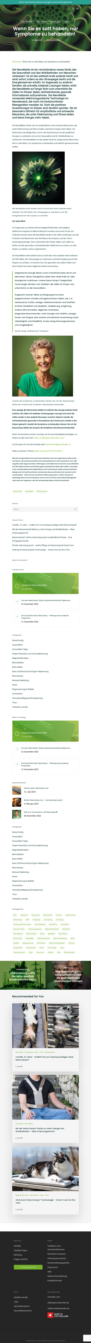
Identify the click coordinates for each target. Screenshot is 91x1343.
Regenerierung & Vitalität (23, 689)
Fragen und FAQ (21, 1259)
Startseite (16, 62)
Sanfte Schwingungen (57, 943)
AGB (49, 1271)
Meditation (66, 929)
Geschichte (53, 924)
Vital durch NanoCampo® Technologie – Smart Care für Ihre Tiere (41, 550)
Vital (58, 952)
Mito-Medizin (27, 22)
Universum (40, 952)
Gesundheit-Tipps (20, 649)
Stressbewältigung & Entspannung (27, 698)
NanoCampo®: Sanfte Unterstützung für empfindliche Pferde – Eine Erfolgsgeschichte (42, 539)
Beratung (18, 1255)
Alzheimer (24, 915)
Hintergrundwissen (35, 929)
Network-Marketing (60, 938)
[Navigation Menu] (77, 8)
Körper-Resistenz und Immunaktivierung (30, 654)
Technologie (52, 948)
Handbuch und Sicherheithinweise (55, 1248)
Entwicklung (48, 920)
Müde (42, 934)
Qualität (16, 943)
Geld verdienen (40, 924)
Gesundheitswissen (23, 1310)
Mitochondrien (31, 934)
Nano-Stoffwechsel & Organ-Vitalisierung (30, 671)
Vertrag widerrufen (28, 1267)
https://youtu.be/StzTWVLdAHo (48, 451)
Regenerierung (28, 943)
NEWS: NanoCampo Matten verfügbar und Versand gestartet (45, 2)
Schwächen (17, 693)
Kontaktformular (54, 1280)
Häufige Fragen (20, 1250)
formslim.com (53, 1297)
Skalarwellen (17, 948)
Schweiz (72, 943)
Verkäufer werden (20, 707)
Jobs (16, 1302)
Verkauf (50, 952)
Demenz (59, 915)
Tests (62, 948)
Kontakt (17, 1246)
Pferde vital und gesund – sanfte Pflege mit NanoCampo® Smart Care (43, 545)
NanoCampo (56, 22)
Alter (15, 915)
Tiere (14, 702)
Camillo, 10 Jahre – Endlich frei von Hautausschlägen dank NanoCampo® (44, 525)
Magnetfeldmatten (20, 658)
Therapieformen (19, 952)
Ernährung (59, 920)
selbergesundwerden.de (58, 1302)
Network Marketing (20, 680)
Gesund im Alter (19, 929)
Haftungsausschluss (56, 1258)
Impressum (52, 1267)
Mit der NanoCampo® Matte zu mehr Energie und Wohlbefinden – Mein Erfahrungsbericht (43, 531)
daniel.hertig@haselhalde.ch (58, 444)
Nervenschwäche (44, 938)
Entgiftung (36, 920)
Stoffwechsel (31, 948)
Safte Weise (41, 943)
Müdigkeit (51, 934)
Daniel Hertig (17, 640)
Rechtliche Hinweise (56, 1254)
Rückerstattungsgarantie (58, 1263)
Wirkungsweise (42, 491)
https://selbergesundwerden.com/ (49, 438)
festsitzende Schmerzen (22, 924)
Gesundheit (17, 645)
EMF (27, 920)
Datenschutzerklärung (57, 1276)
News (67, 22)
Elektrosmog (17, 920)
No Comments (53, 40)
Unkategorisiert (49, 1052)
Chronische (36, 915)
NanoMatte (29, 491)
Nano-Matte (42, 22)
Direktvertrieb (70, 915)
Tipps (31, 952)
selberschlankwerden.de (58, 1308)
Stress (41, 948)
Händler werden (21, 1297)
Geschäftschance (22, 1306)
